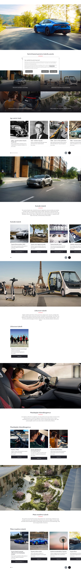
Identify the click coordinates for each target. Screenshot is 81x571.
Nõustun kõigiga (53, 71)
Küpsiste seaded (29, 71)
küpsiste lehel (52, 66)
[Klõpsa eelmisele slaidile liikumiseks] (66, 153)
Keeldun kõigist (45, 71)
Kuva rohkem (13, 146)
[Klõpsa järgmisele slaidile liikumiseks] (69, 153)
